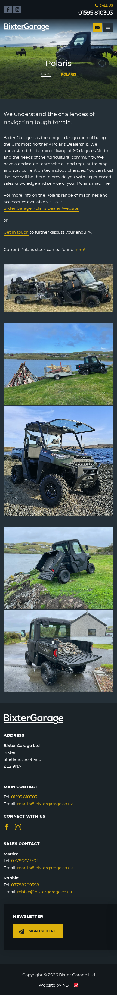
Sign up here (42, 931)
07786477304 (25, 860)
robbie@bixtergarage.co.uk (44, 891)
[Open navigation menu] (108, 27)
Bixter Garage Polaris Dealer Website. (41, 208)
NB (65, 985)
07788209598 (25, 884)
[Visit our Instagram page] (18, 827)
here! (80, 249)
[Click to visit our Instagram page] (17, 9)
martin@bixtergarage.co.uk (45, 803)
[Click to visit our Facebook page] (8, 9)
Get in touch (16, 232)
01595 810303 (24, 796)
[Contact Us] (97, 27)
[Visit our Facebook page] (7, 827)
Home (46, 74)
